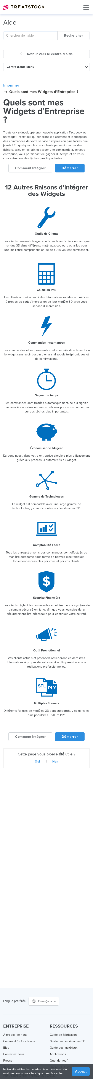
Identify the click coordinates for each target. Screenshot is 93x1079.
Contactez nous (13, 1054)
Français (45, 1001)
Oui (37, 761)
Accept (81, 1071)
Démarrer (70, 168)
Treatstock (23, 7)
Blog (6, 1048)
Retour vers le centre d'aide (49, 54)
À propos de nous (15, 1035)
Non (55, 761)
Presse (8, 1060)
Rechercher (73, 35)
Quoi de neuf (58, 1060)
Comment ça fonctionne (19, 1041)
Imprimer (11, 85)
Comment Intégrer (30, 168)
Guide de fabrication (63, 1035)
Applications (58, 1054)
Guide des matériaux (63, 1048)
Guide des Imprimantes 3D (67, 1041)
